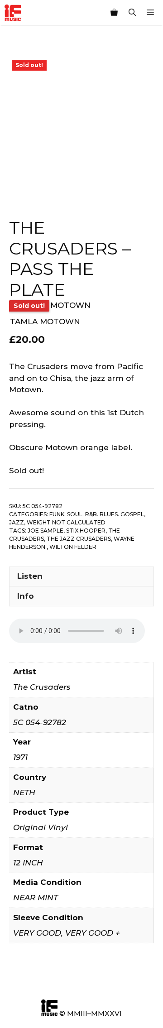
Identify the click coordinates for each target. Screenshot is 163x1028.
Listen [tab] (30, 576)
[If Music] (13, 12)
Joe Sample (45, 530)
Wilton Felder (72, 546)
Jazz (16, 522)
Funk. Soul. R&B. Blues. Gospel (96, 514)
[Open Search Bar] (132, 12)
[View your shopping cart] (114, 12)
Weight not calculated (66, 522)
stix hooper (85, 530)
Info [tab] (25, 595)
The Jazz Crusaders (79, 538)
